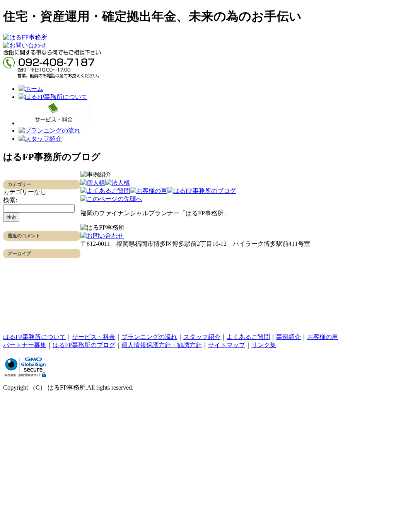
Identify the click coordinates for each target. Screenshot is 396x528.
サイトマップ (226, 345)
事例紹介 (288, 337)
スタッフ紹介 (201, 337)
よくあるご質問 (248, 337)
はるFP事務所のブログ (84, 345)
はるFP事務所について (34, 337)
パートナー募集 (24, 345)
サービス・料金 (93, 337)
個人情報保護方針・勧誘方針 (161, 345)
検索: (10, 200)
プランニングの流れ (149, 337)
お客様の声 (322, 337)
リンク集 (263, 345)
